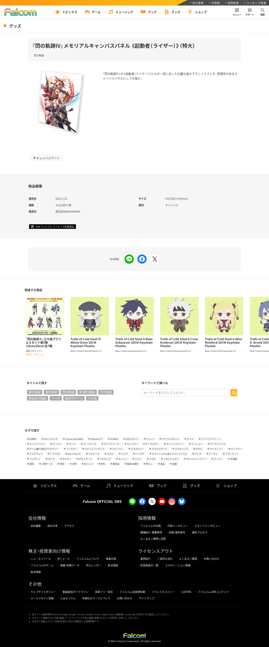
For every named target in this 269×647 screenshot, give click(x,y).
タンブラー (236, 448)
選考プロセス (199, 532)
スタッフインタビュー (207, 525)
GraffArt (114, 438)
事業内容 (111, 558)
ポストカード (85, 458)
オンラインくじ (37, 443)
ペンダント (34, 458)
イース (55, 398)
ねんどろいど (74, 453)
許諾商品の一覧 (149, 565)
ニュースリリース (41, 558)
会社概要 (36, 525)
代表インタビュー (177, 525)
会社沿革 (52, 525)
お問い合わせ (211, 558)
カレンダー (132, 443)
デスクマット (36, 453)
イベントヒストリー (163, 592)
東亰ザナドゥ (74, 398)
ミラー (138, 458)
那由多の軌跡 (37, 398)
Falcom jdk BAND (74, 438)
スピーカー (117, 448)
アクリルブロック (170, 438)
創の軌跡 (51, 392)
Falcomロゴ (96, 438)
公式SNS (186, 592)
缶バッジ (88, 463)
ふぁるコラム (68, 598)
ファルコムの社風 (150, 525)
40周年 (32, 438)
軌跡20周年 (132, 463)
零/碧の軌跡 (87, 392)
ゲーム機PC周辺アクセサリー (44, 448)
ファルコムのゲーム (42, 565)
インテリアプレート (211, 438)
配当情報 (113, 565)
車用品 (116, 463)
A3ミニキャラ (51, 438)
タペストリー (216, 448)
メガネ (152, 458)
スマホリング (181, 448)
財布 (103, 463)
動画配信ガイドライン (75, 592)
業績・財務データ (69, 565)
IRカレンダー (93, 565)
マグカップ (105, 458)
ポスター (66, 458)
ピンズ (198, 453)
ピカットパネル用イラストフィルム (169, 453)
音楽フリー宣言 (104, 592)
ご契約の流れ (165, 558)
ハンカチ (139, 453)
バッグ (124, 453)
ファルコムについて (87, 558)
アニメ (190, 438)
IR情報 (215, 3)
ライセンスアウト (155, 551)
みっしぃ (122, 458)
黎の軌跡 (34, 392)
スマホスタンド (159, 448)
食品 (162, 463)
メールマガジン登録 (42, 598)
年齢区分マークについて (96, 598)
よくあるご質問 (188, 558)
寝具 (31, 463)
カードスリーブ (111, 443)
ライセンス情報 (256, 3)
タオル (199, 448)
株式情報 (36, 572)
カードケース (89, 443)
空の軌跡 (106, 392)
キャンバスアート (47, 158)
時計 (62, 463)
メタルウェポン (171, 458)
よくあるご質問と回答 (153, 538)
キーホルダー (152, 443)
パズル (110, 453)
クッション (196, 443)
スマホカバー (137, 448)
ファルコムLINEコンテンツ (213, 592)
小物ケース (47, 463)
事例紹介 (145, 558)
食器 (174, 463)
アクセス (69, 525)
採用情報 (233, 3)
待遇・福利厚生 (177, 532)
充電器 (233, 458)
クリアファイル (217, 443)
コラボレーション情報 (177, 565)
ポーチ (51, 458)
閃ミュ (149, 463)
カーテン (57, 443)
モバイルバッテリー (196, 458)
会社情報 (198, 3)
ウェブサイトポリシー (43, 592)
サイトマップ (146, 598)
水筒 (74, 463)
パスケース (93, 453)
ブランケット (231, 453)
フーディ (213, 453)
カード (72, 443)
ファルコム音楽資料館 (132, 592)
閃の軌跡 (39, 55)
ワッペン (218, 458)
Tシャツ (150, 438)
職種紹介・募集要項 (151, 532)
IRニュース (63, 558)
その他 (92, 398)
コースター (71, 448)
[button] (237, 11)
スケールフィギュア (94, 448)
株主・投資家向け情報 (49, 551)
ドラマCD (55, 453)
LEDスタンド (132, 438)
